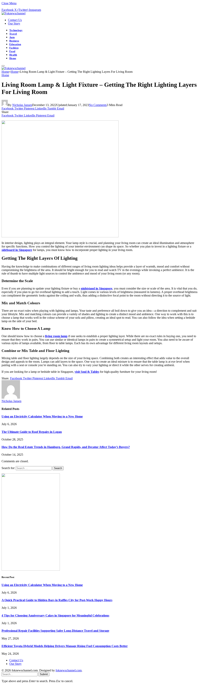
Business (14, 40)
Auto (12, 37)
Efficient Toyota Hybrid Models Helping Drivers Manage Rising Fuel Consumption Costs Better (65, 646)
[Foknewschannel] (13, 13)
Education (15, 44)
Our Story (14, 23)
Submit (44, 674)
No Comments (98, 105)
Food (12, 51)
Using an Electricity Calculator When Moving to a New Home (42, 416)
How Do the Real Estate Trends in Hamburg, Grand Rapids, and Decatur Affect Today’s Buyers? (66, 447)
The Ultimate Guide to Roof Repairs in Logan (32, 431)
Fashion (13, 47)
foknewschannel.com (69, 670)
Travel (13, 33)
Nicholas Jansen (22, 105)
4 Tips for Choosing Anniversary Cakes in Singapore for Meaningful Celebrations (55, 615)
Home (12, 58)
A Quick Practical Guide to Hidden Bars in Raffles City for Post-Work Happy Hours (57, 600)
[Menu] (3, 65)
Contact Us (15, 20)
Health (13, 55)
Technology (16, 30)
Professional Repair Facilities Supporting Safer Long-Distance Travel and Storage (55, 630)
